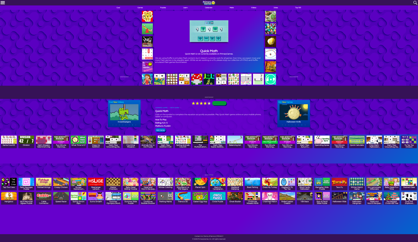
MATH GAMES (174, 107)
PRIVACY (220, 236)
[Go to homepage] (209, 2)
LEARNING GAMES (161, 107)
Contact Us (199, 236)
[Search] (415, 2)
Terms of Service (210, 236)
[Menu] (2, 2)
